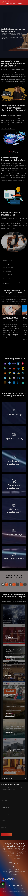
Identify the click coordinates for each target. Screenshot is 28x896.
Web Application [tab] (7, 778)
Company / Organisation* (7, 814)
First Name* (4, 794)
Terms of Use (6, 888)
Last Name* (4, 800)
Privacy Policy (14, 888)
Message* (3, 827)
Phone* (3, 820)
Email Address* (5, 807)
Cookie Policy (22, 888)
